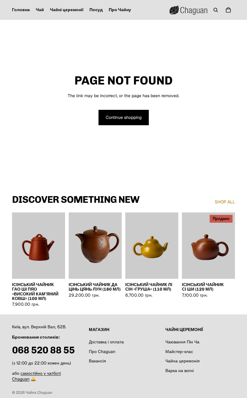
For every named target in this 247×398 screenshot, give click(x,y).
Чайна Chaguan (39, 392)
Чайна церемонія (182, 361)
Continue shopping (124, 117)
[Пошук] (215, 10)
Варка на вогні (179, 370)
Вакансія (97, 361)
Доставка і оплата (106, 342)
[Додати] (55, 269)
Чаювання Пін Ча (182, 342)
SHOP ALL (225, 202)
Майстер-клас (179, 351)
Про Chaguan (102, 351)
